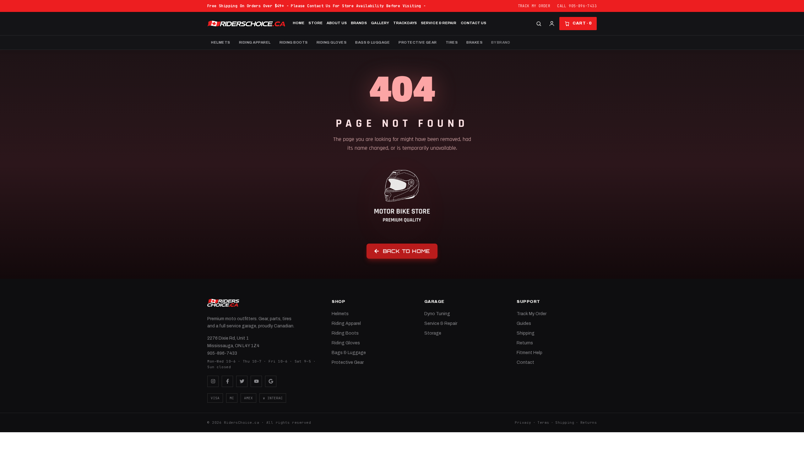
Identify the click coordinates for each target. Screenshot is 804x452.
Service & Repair (439, 23)
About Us (337, 23)
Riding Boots (294, 42)
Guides (524, 323)
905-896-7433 (222, 353)
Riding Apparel (255, 42)
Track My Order (534, 5)
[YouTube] (256, 381)
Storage (432, 333)
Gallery (380, 23)
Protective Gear (418, 42)
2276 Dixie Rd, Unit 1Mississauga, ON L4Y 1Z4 (233, 342)
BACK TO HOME (406, 251)
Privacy (523, 422)
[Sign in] (551, 23)
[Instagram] (213, 381)
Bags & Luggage (372, 42)
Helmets (220, 42)
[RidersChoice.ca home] (223, 303)
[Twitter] (241, 381)
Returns (525, 343)
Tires (452, 42)
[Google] (270, 381)
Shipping (526, 333)
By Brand (500, 42)
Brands (359, 23)
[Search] (538, 23)
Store (315, 23)
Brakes (474, 42)
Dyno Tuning (437, 313)
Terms (543, 422)
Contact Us (473, 23)
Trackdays (405, 23)
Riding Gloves (332, 42)
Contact (525, 362)
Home (298, 23)
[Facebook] (227, 381)
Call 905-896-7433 (577, 5)
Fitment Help (529, 352)
